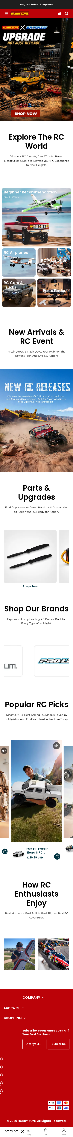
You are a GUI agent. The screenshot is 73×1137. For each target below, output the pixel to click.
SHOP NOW (10, 197)
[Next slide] (43, 979)
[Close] (22, 1131)
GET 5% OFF (11, 1131)
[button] (6, 13)
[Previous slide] (30, 979)
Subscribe (59, 1044)
